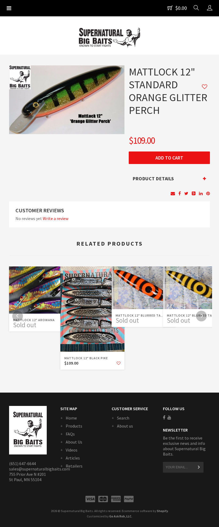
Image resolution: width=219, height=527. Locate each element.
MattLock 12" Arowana (34, 320)
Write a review (55, 218)
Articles (73, 458)
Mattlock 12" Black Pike (86, 358)
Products (74, 426)
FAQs (70, 434)
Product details (153, 178)
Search (123, 418)
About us (125, 426)
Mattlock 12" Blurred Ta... (140, 315)
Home (71, 418)
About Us (74, 442)
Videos (71, 450)
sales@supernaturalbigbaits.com (39, 469)
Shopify (162, 511)
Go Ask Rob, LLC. (120, 516)
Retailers (74, 466)
